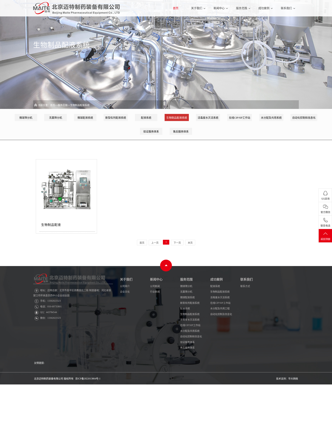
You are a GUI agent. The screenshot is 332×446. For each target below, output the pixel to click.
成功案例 (263, 8)
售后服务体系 (181, 131)
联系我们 (286, 8)
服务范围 (241, 8)
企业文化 (125, 291)
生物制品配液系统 (80, 105)
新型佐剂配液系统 (115, 117)
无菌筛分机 (55, 117)
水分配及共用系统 (271, 117)
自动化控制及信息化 (221, 314)
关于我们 (196, 8)
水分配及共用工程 (220, 308)
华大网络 (293, 378)
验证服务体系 (151, 131)
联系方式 (245, 286)
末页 (190, 242)
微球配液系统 (85, 117)
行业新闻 (155, 291)
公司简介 (125, 286)
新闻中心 (219, 8)
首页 (175, 8)
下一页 (177, 242)
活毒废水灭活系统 (208, 117)
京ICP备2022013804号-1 (87, 378)
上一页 (155, 242)
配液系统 (146, 117)
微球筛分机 (25, 117)
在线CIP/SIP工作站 (239, 117)
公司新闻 (155, 286)
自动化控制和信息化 (304, 117)
